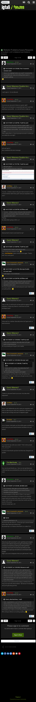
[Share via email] (16, 653)
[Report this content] (30, 64)
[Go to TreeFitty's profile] (4, 100)
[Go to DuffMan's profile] (4, 187)
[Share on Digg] (8, 653)
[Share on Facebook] (5, 653)
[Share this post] (33, 64)
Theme (17, 697)
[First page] (2, 57)
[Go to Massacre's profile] (4, 63)
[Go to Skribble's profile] (4, 420)
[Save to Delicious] (11, 653)
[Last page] (34, 57)
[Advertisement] (18, 29)
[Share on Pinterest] (19, 653)
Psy (3, 52)
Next (30, 57)
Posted (14, 64)
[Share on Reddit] (13, 653)
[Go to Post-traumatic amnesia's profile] (4, 263)
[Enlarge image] (21, 251)
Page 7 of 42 (18, 57)
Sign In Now (18, 635)
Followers (16, 641)
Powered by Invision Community (18, 699)
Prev (6, 57)
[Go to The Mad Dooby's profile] (4, 463)
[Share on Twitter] (2, 653)
